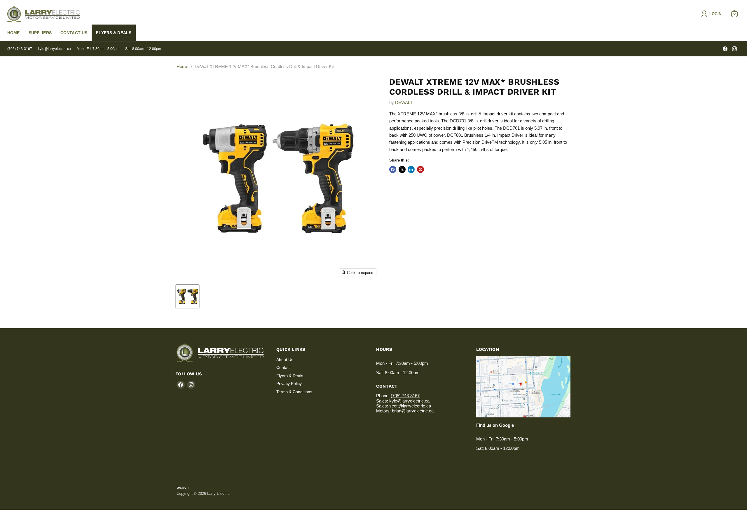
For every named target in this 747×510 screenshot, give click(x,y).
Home (13, 32)
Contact (283, 367)
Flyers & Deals (113, 32)
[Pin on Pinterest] (420, 169)
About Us (284, 359)
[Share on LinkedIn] (411, 169)
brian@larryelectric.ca (413, 410)
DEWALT (404, 102)
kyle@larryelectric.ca (54, 49)
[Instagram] (734, 49)
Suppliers (40, 32)
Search (183, 487)
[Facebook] (725, 49)
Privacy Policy (289, 383)
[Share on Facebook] (392, 169)
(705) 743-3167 (19, 49)
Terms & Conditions (294, 391)
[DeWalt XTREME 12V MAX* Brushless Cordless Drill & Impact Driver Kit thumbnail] (187, 296)
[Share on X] (402, 169)
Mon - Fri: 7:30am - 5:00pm (98, 49)
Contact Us (73, 32)
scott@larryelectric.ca (410, 405)
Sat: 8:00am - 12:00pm (143, 49)
